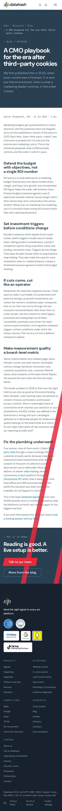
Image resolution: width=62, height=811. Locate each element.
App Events (38, 682)
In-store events (40, 672)
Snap (6, 716)
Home (6, 25)
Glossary (37, 721)
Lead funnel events (42, 677)
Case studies (39, 706)
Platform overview (12, 682)
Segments (8, 677)
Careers (7, 761)
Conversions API (12, 479)
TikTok (7, 721)
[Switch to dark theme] (46, 5)
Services (8, 687)
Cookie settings (48, 803)
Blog (30, 25)
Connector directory (13, 731)
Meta (6, 706)
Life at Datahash (12, 751)
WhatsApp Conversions (44, 687)
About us (8, 745)
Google (7, 711)
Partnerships (10, 776)
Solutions (8, 692)
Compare (37, 726)
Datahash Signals (30, 497)
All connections (11, 726)
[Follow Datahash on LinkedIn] (5, 803)
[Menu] (55, 5)
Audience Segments (42, 692)
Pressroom (9, 771)
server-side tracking (27, 471)
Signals (7, 666)
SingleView (9, 672)
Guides (36, 716)
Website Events (40, 666)
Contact (7, 781)
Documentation (40, 731)
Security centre (11, 766)
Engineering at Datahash (15, 756)
